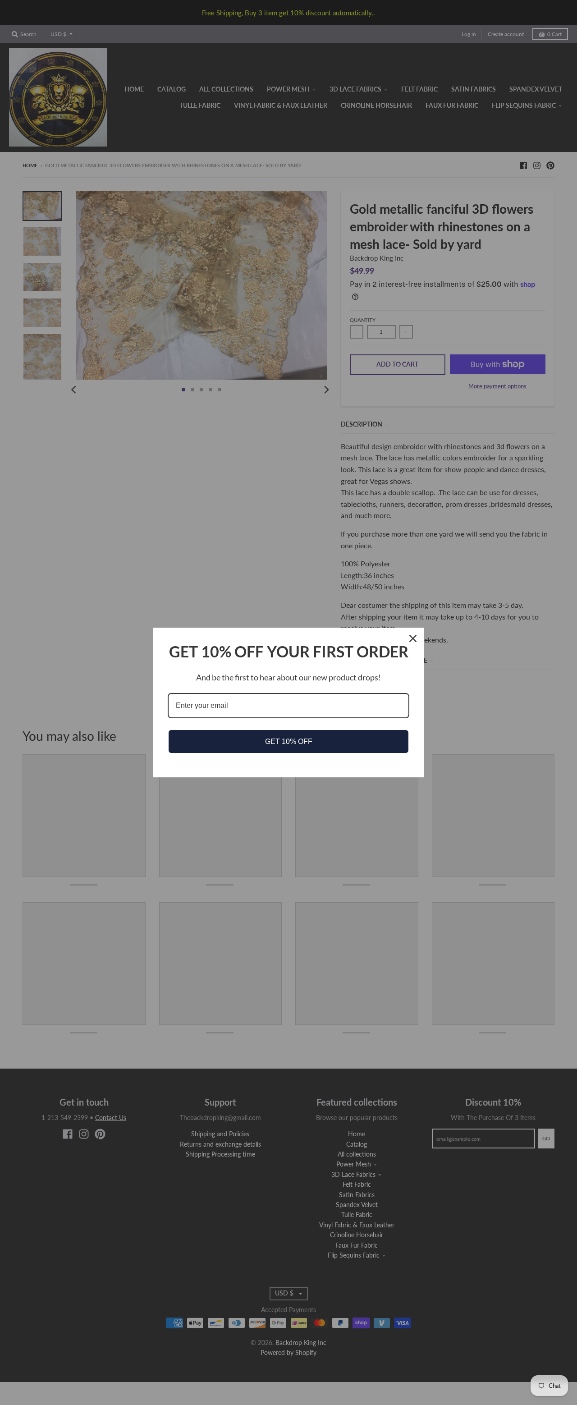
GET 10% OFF (288, 741)
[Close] (413, 638)
